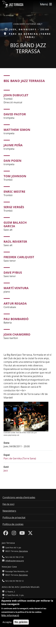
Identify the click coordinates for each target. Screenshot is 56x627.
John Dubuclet (16, 95)
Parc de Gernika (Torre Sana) (20, 458)
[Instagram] (14, 533)
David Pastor (15, 114)
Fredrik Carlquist (19, 257)
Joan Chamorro (17, 334)
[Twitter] (30, 533)
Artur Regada (15, 303)
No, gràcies (21, 622)
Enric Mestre (14, 192)
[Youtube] (22, 533)
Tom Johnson (15, 176)
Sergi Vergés (14, 207)
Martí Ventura (16, 288)
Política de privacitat (14, 517)
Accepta (7, 622)
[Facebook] (6, 533)
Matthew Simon (17, 130)
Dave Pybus (13, 272)
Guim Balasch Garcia (15, 224)
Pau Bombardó (16, 319)
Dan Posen (12, 161)
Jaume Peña (13, 145)
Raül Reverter (15, 242)
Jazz (6, 470)
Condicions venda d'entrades (19, 497)
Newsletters (9, 510)
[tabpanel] (28, 214)
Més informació (10, 615)
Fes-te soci (8, 504)
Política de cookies (13, 524)
